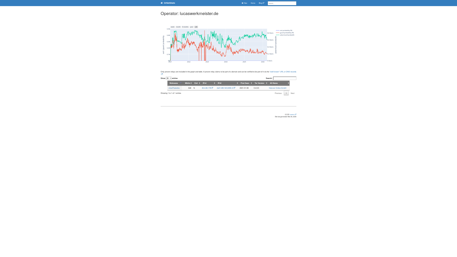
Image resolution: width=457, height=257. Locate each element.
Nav (245, 3)
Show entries (169, 78)
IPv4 (204, 83)
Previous (278, 93)
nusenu (292, 114)
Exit (196, 83)
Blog (260, 3)
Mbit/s (187, 83)
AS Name (274, 83)
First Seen (245, 83)
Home (253, 3)
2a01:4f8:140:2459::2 (225, 88)
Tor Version (259, 83)
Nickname (174, 83)
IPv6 (219, 83)
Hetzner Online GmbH (277, 88)
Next (292, 93)
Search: (269, 78)
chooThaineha (174, 88)
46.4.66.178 (206, 88)
